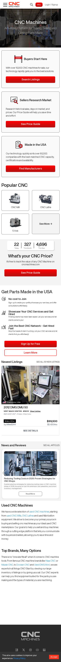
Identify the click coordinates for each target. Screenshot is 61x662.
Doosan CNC (23, 565)
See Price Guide (30, 124)
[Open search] (32, 5)
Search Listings (31, 79)
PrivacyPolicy (19, 658)
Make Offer (10, 421)
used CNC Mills (13, 515)
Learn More (30, 352)
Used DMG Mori (42, 565)
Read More (30, 494)
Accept (54, 657)
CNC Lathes (28, 515)
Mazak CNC (7, 565)
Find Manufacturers (30, 168)
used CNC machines (39, 512)
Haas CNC (50, 561)
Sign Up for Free (30, 343)
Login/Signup (51, 5)
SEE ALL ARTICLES (51, 445)
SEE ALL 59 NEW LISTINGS (48, 362)
